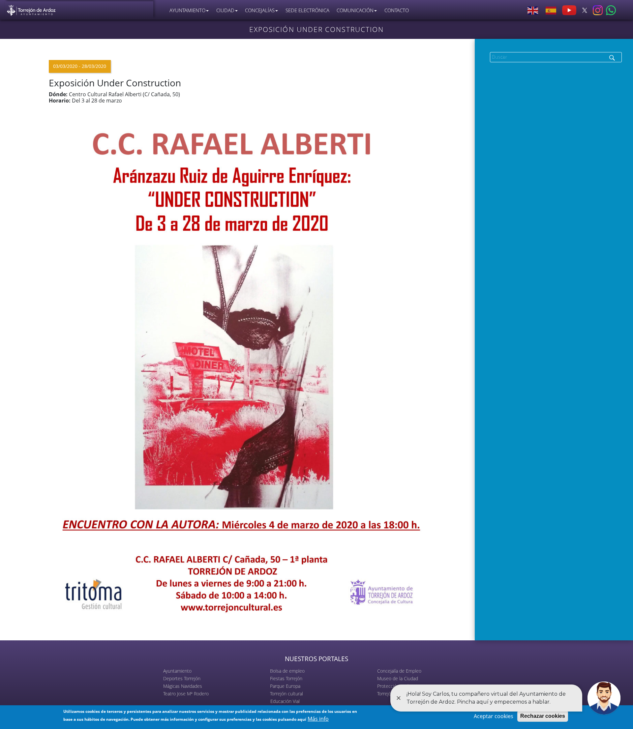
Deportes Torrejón (181, 678)
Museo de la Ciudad (397, 678)
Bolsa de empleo (287, 671)
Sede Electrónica (307, 10)
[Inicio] (31, 9)
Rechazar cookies (542, 716)
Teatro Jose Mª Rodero (186, 693)
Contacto (396, 10)
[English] (533, 10)
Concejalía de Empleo (399, 671)
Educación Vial (285, 701)
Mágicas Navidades (182, 686)
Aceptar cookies (493, 716)
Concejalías (260, 10)
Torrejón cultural (286, 693)
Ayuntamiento (177, 671)
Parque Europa (285, 686)
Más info (318, 718)
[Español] (551, 10)
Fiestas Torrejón (286, 678)
